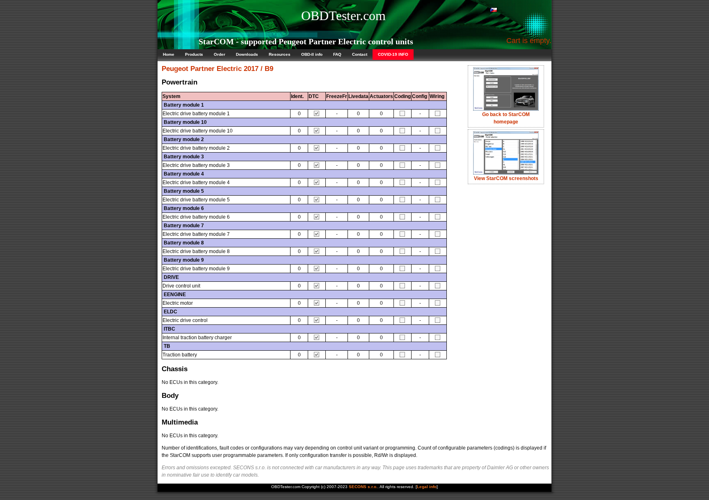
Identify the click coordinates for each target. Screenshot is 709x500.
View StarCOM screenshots (506, 178)
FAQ (337, 54)
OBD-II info (311, 54)
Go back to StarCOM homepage (506, 118)
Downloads (247, 54)
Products (194, 54)
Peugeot (175, 69)
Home (168, 54)
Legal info (427, 486)
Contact (359, 54)
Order (219, 54)
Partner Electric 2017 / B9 (231, 69)
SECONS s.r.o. (363, 486)
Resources (279, 54)
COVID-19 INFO (393, 54)
